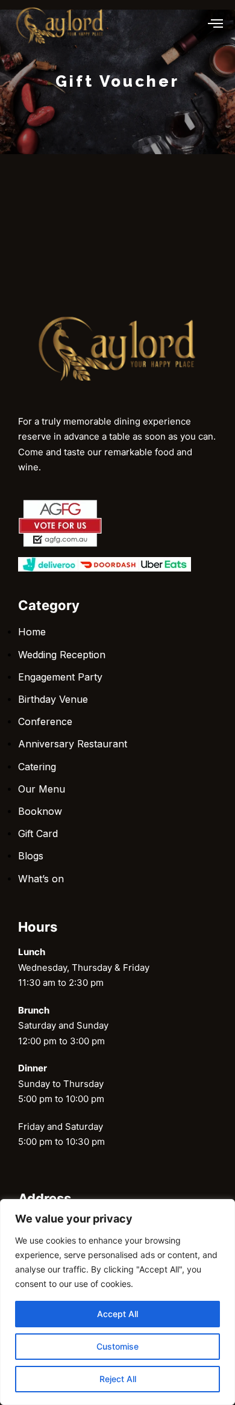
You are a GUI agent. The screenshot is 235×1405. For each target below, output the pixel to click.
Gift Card (38, 833)
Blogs (30, 856)
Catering (37, 767)
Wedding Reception (61, 655)
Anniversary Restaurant (72, 744)
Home (32, 632)
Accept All (117, 1314)
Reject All (117, 1379)
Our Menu (41, 789)
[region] (117, 1302)
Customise (117, 1346)
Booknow (40, 811)
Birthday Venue (53, 699)
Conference (45, 721)
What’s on (41, 879)
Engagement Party (60, 677)
